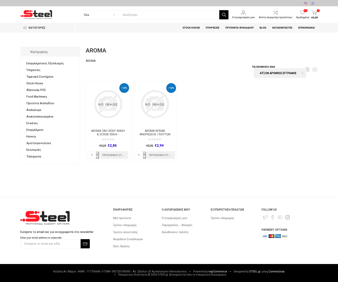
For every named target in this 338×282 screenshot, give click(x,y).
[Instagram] (287, 217)
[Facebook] (273, 217)
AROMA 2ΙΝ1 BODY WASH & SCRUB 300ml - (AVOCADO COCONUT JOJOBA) (108, 136)
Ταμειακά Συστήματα (39, 76)
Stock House (34, 83)
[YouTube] (280, 217)
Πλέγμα (307, 69)
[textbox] (169, 14)
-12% (124, 87)
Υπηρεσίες (33, 70)
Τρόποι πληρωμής (125, 225)
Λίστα (315, 69)
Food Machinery (36, 96)
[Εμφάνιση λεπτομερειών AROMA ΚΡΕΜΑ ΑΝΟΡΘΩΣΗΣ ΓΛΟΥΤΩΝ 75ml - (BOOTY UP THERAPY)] (155, 104)
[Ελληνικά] (312, 3)
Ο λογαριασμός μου (243, 17)
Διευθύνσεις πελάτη (175, 232)
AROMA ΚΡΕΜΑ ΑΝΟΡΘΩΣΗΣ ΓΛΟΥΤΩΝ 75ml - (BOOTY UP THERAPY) (154, 136)
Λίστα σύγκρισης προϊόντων (275, 17)
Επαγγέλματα (34, 130)
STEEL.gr (254, 271)
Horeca (31, 136)
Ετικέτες (32, 123)
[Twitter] (265, 217)
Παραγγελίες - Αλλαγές (177, 225)
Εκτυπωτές (33, 150)
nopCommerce (218, 271)
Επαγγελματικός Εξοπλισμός (45, 63)
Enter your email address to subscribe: (41, 237)
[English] (306, 3)
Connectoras (277, 271)
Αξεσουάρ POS (36, 90)
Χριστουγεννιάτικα (38, 143)
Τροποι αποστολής (125, 232)
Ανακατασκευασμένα (39, 116)
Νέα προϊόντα (122, 218)
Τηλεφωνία (33, 156)
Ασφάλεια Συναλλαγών (128, 239)
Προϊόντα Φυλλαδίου (40, 103)
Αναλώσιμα (33, 110)
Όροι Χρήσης (121, 246)
